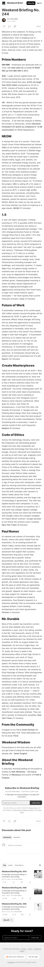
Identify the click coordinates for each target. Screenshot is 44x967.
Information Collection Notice (24, 810)
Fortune (5, 612)
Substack (10, 962)
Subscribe (31, 3)
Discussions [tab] (19, 865)
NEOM (16, 208)
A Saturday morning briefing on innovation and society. (14, 875)
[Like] (4, 26)
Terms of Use (33, 808)
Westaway (16, 775)
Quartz (5, 359)
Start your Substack (16, 957)
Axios (21, 299)
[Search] (40, 865)
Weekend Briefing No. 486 (14, 888)
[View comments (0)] (9, 26)
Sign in (39, 3)
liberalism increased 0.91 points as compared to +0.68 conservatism (22, 127)
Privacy (24, 949)
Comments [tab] (7, 837)
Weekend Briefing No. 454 (14, 871)
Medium (5, 428)
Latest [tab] (10, 865)
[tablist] (11, 837)
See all (6, 920)
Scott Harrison (28, 730)
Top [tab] (4, 865)
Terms (30, 949)
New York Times (9, 525)
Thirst (15, 736)
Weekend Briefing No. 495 (14, 904)
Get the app (33, 957)
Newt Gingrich (20, 753)
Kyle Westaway (12, 19)
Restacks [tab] (16, 837)
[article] (22, 877)
